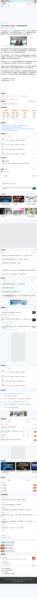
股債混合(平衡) (6, 428)
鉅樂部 (15, 579)
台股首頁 (30, 101)
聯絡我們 (31, 579)
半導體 (4, 490)
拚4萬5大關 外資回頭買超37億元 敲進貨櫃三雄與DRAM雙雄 (11, 127)
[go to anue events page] (32, 3)
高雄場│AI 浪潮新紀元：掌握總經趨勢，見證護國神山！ (15, 153)
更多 (34, 252)
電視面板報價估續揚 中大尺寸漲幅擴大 (9, 183)
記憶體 (4, 485)
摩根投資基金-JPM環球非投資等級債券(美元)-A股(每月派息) (11, 439)
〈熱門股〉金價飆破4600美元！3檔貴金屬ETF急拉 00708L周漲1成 (31, 216)
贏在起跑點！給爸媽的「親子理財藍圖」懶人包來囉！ (9, 99)
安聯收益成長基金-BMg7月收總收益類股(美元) (9, 426)
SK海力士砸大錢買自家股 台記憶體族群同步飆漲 (9, 130)
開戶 (35, 427)
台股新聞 (5, 22)
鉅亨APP (8, 579)
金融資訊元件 (26, 579)
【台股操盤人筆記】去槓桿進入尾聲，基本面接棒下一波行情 (5, 204)
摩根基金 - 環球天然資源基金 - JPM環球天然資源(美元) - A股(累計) (12, 431)
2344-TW (23, 32)
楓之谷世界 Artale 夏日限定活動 (18, 204)
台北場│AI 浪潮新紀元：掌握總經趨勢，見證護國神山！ (15, 144)
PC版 (5, 579)
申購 (35, 431)
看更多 (35, 133)
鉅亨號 (12, 579)
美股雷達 (7, 317)
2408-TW (10, 30)
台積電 (4, 488)
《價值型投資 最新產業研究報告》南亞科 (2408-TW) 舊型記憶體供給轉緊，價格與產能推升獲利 (17, 128)
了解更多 (34, 107)
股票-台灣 (5, 436)
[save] (28, 6)
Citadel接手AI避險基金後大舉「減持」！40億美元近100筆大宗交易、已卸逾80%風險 (31, 204)
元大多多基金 (3, 435)
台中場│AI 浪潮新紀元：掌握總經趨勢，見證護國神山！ (15, 140)
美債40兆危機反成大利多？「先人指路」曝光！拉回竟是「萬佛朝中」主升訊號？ (15, 125)
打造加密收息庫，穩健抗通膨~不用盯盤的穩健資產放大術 (14, 149)
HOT (5, 140)
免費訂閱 (33, 565)
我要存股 (34, 101)
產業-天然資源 (6, 432)
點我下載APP (12, 80)
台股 (2, 22)
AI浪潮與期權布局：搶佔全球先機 (8, 78)
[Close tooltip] (34, 8)
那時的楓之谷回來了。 (18, 215)
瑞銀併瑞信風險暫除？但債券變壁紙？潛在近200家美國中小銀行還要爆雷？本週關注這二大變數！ (16, 188)
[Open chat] (34, 5)
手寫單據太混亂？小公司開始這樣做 (5, 216)
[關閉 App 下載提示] (0, 1)
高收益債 (5, 441)
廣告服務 (21, 579)
